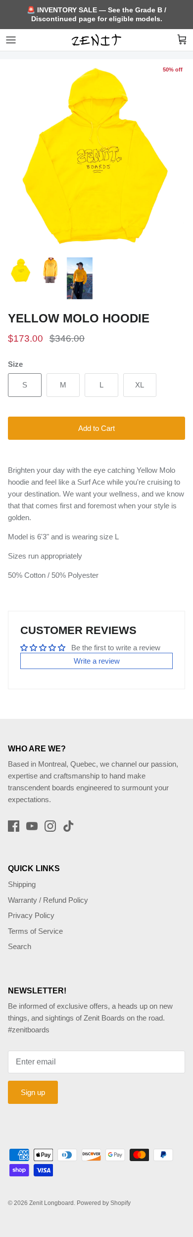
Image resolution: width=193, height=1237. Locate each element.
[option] (96, 155)
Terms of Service (35, 931)
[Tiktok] (68, 826)
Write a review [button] (97, 661)
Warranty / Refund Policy (48, 900)
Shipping (22, 884)
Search (19, 946)
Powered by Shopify (104, 1203)
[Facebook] (13, 826)
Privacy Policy (31, 915)
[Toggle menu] (11, 40)
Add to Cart (96, 428)
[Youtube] (32, 826)
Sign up (33, 1092)
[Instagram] (50, 826)
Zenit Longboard (51, 1203)
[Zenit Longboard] (96, 40)
